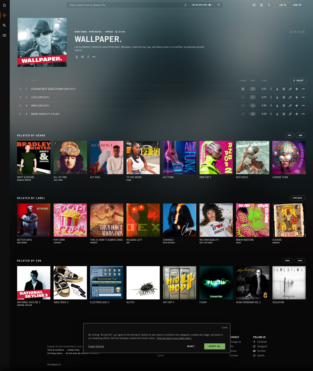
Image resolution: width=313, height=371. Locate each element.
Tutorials (233, 355)
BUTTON (93, 56)
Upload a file (185, 5)
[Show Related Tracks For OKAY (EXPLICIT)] (290, 105)
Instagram (262, 346)
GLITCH (130, 302)
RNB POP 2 (205, 177)
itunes (292, 31)
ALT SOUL (95, 177)
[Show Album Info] (88, 56)
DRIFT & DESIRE (25, 177)
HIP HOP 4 (168, 302)
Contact (5, 35)
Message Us (235, 342)
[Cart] (261, 5)
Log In (282, 5)
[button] (42, 42)
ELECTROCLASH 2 (100, 302)
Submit (219, 5)
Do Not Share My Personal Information (82, 353)
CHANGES (168, 240)
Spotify (296, 31)
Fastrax (232, 351)
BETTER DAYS (24, 240)
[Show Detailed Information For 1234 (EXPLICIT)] (271, 97)
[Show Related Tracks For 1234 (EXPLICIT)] (290, 97)
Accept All (215, 346)
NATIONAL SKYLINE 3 (28, 302)
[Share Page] (254, 5)
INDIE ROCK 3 (61, 302)
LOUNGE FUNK (280, 177)
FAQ (231, 346)
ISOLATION (278, 302)
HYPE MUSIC (95, 32)
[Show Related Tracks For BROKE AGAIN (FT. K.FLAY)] (290, 113)
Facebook (299, 31)
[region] (157, 338)
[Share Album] (82, 56)
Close (225, 327)
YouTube (261, 351)
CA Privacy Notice (54, 353)
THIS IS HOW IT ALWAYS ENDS (106, 240)
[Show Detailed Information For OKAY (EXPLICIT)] (271, 105)
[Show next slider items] (308, 159)
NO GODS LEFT (134, 240)
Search (5, 25)
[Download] (77, 56)
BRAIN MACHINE (245, 240)
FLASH (203, 302)
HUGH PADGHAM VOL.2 (248, 302)
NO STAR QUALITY (209, 240)
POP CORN (59, 240)
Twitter (303, 31)
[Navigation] (269, 5)
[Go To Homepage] (27, 5)
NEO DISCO (242, 177)
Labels (160, 355)
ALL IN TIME (60, 177)
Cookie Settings (96, 346)
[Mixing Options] (242, 88)
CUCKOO (276, 240)
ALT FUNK (168, 177)
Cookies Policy (73, 350)
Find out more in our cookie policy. (174, 338)
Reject (190, 346)
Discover (5, 15)
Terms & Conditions (55, 350)
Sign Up (297, 5)
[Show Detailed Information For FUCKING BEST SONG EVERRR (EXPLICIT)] (271, 88)
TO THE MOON (134, 177)
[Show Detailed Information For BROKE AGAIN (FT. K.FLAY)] (271, 113)
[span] (53, 89)
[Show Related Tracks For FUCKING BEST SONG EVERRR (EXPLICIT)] (290, 88)
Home (5, 5)
